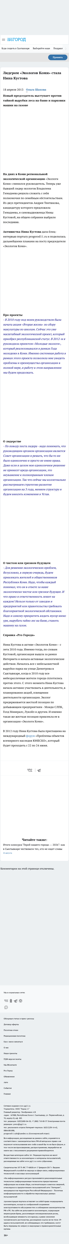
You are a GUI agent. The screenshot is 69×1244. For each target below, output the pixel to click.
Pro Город (8, 1070)
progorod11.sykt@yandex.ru (16, 1133)
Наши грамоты (10, 1053)
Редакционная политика (14, 1036)
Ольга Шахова (36, 89)
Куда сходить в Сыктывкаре (16, 48)
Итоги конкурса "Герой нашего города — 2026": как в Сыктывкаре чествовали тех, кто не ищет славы (34, 848)
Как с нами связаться (13, 1041)
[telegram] (40, 770)
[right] (66, 48)
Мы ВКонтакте (10, 1065)
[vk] (30, 770)
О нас (6, 1047)
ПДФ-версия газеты (12, 1059)
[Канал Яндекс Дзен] (20, 1001)
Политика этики (11, 1030)
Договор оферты (11, 1024)
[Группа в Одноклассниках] (11, 1001)
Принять (58, 57)
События (8, 1088)
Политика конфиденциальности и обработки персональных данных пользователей (33, 1193)
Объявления (9, 1076)
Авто (6, 1082)
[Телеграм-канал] (15, 1001)
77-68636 (30, 1167)
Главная (7, 1094)
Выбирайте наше (41, 48)
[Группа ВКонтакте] (6, 1001)
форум (30, 736)
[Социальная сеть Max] (6, 1007)
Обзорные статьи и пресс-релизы (19, 1018)
